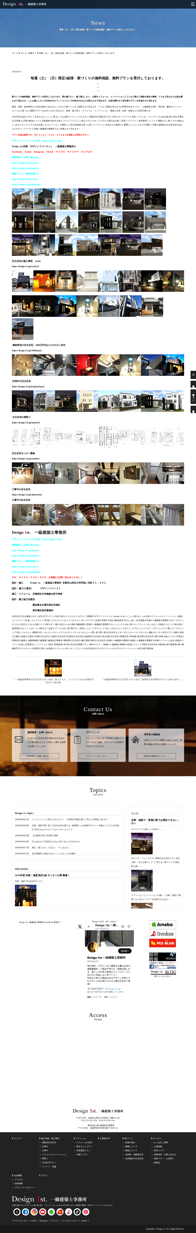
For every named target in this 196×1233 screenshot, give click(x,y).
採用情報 (19, 1183)
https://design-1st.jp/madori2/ (26, 422)
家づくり (128, 1138)
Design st (35, 582)
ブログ (44, 1175)
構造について (131, 1150)
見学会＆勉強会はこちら (156, 756)
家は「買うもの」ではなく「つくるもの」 (51, 848)
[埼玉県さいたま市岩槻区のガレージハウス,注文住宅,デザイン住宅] (44, 291)
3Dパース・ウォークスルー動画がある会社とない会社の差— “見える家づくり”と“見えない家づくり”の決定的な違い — (155, 862)
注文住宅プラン (49, 1163)
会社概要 (18, 1175)
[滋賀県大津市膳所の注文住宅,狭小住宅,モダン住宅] (22, 291)
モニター (18, 1138)
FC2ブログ (86, 151)
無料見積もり (34, 561)
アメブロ (60, 151)
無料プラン (193, 396)
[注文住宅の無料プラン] (42, 179)
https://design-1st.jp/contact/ (25, 163)
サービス (157, 1138)
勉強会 (193, 384)
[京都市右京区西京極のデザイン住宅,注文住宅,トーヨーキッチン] (109, 291)
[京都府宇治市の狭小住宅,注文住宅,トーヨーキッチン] (130, 291)
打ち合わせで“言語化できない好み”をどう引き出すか (56, 842)
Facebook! (17, 151)
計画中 (45, 1146)
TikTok (49, 151)
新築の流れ (130, 1142)
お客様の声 (105, 1138)
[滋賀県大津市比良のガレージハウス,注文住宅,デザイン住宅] (152, 291)
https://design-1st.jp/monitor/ (26, 458)
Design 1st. (31, 738)
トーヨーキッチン (20, 1221)
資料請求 (193, 409)
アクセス (19, 1179)
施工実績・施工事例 (50, 1138)
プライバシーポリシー (25, 1187)
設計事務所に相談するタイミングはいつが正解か (54, 854)
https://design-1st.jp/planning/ (26, 184)
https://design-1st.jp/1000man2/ (27, 350)
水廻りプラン (82, 1154)
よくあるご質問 (161, 1142)
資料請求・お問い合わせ (39, 756)
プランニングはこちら (98, 756)
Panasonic (44, 1221)
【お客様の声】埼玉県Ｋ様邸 (45, 835)
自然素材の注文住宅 (134, 1158)
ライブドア (73, 151)
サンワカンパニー (70, 1221)
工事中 (45, 1150)
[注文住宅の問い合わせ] (82, 545)
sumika (84, 1221)
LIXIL (34, 1221)
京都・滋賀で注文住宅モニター (29, 881)
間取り (45, 1158)
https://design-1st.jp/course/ (25, 179)
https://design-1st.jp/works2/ (25, 266)
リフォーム (81, 1138)
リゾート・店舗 (49, 1167)
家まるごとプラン (84, 1146)
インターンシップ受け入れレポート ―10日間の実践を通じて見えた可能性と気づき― (70, 819)
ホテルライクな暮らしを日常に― (146, 829)
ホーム (15, 53)
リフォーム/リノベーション (54, 1154)
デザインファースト (50, 588)
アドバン (55, 1221)
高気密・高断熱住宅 (134, 1154)
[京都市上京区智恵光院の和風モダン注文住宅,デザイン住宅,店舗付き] (65, 291)
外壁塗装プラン (83, 1150)
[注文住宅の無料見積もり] (82, 561)
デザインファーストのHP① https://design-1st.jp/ (38, 140)
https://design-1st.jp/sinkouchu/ (27, 494)
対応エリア (159, 1150)
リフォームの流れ (84, 1142)
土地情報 (158, 1146)
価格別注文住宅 (49, 1142)
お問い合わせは (32, 545)
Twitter (28, 151)
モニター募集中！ (29, 53)
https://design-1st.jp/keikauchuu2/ (28, 386)
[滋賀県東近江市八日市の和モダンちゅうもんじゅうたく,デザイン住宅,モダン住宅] (173, 291)
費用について (131, 1146)
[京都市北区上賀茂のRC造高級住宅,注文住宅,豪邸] (87, 291)
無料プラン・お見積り (164, 1158)
